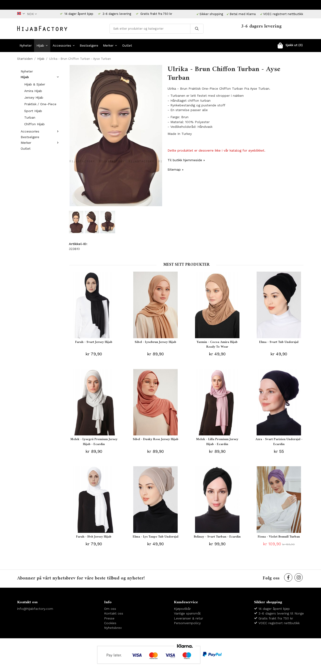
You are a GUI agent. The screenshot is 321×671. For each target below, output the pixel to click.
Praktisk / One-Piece (40, 104)
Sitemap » (176, 169)
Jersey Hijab (33, 97)
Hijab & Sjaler (34, 84)
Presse (109, 618)
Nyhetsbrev (113, 628)
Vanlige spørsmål (187, 613)
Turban (29, 117)
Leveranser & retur (188, 618)
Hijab (40, 45)
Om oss (110, 609)
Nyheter (26, 45)
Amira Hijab (33, 91)
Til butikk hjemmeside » (186, 160)
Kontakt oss (113, 613)
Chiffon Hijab (34, 124)
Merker (108, 45)
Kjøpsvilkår (182, 609)
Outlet (127, 45)
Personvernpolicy (187, 623)
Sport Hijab (33, 111)
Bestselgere (89, 45)
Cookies (110, 623)
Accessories (62, 45)
